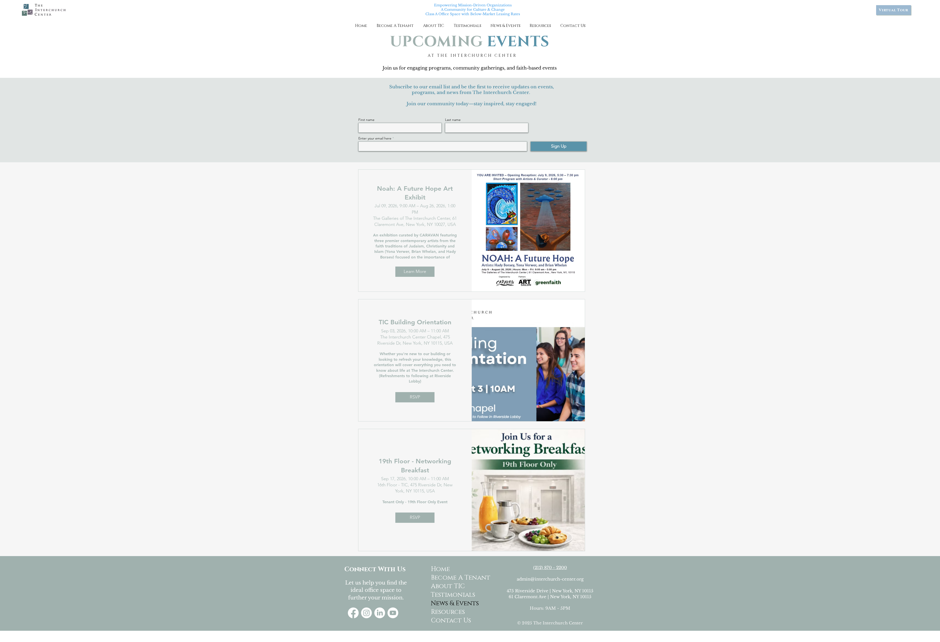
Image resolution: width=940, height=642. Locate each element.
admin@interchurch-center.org (550, 579)
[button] (395, 26)
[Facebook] (353, 612)
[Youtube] (393, 612)
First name (366, 119)
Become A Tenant (450, 577)
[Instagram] (366, 612)
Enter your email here (374, 138)
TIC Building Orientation (415, 322)
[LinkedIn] (379, 612)
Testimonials (450, 595)
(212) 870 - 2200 (550, 567)
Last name (453, 119)
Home (440, 569)
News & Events (450, 603)
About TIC (448, 586)
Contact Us (450, 620)
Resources (448, 612)
